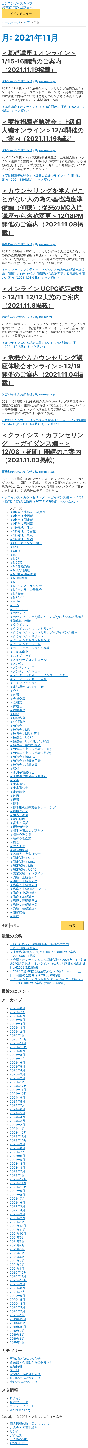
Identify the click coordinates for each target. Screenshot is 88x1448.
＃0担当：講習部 (21, 523)
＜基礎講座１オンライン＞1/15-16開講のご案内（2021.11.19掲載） (39, 61)
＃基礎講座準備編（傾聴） (28, 776)
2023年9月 (17, 1144)
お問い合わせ (19, 1443)
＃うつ (14, 605)
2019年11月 (18, 1323)
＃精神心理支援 (20, 834)
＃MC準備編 (18, 578)
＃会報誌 (16, 702)
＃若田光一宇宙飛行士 (25, 854)
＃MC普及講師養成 (23, 574)
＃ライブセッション (23, 683)
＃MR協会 (17, 593)
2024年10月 (18, 1094)
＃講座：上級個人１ (23, 877)
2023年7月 (17, 1152)
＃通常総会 (17, 912)
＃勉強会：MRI (20, 729)
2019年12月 (18, 1319)
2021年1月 (17, 1268)
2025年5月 (17, 1066)
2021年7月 (17, 1245)
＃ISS (13, 555)
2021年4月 (17, 1257)
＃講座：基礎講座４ (23, 908)
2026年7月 (17, 1012)
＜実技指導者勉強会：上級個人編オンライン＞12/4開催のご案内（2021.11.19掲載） (43, 130)
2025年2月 (17, 1078)
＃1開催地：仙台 (21, 527)
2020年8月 (17, 1288)
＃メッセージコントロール (28, 660)
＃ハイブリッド (20, 656)
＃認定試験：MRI (22, 865)
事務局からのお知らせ (17, 244)
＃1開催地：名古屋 (23, 531)
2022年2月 (17, 1218)
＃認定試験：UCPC (23, 869)
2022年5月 (17, 1206)
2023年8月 (17, 1148)
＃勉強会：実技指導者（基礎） (31, 753)
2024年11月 (18, 1090)
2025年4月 (17, 1070)
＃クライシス (19, 625)
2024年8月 (17, 1101)
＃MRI (14, 582)
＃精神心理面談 (20, 838)
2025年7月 (17, 1059)
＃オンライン (19, 609)
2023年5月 (17, 1160)
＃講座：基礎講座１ (23, 897)
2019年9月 (17, 1331)
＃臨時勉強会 (19, 850)
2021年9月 (17, 1237)
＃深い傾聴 (17, 819)
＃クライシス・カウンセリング (31, 628)
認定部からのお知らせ (17, 317)
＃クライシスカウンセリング (30, 640)
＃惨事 (14, 803)
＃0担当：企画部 (21, 516)
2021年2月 (17, 1265)
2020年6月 (17, 1296)
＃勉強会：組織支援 (23, 764)
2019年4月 (17, 1342)
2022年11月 (18, 1183)
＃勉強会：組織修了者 (25, 761)
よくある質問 (19, 1439)
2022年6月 (17, 1202)
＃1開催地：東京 (21, 535)
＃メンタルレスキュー (25, 671)
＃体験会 (16, 706)
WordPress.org (20, 1410)
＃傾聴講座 (17, 718)
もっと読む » (43, 177)
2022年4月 (17, 1210)
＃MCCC (16, 562)
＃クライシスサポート (25, 644)
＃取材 (14, 768)
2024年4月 (17, 1117)
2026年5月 (17, 1020)
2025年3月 (17, 1074)
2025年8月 (17, 1055)
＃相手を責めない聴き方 (27, 831)
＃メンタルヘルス (22, 667)
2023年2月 (17, 1171)
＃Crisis (15, 551)
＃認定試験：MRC (22, 862)
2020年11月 (18, 1276)
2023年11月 (18, 1136)
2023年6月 (17, 1156)
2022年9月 (17, 1191)
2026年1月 (17, 1035)
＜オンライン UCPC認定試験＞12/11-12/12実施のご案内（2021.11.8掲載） (42, 297)
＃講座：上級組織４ (23, 893)
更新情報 (16, 1366)
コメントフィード (22, 1406)
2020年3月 (17, 1307)
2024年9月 (17, 1097)
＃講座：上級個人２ (23, 881)
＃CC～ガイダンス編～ (26, 543)
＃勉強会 (16, 726)
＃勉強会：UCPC (22, 737)
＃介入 (14, 691)
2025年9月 (17, 1051)
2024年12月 (18, 1086)
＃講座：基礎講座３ (23, 904)
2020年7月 (17, 1292)
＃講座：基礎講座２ (23, 900)
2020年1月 (17, 1315)
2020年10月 (18, 1280)
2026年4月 (17, 1024)
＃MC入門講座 (20, 570)
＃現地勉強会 (19, 827)
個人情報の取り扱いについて (30, 1423)
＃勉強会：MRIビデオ (25, 733)
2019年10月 (18, 1327)
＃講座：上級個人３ (23, 885)
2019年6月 (17, 1338)
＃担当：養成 (19, 815)
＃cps (14, 547)
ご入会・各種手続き (23, 1427)
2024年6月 (17, 1109)
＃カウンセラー (20, 613)
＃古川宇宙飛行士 (22, 772)
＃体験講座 (17, 710)
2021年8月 (17, 1241)
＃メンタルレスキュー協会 (28, 679)
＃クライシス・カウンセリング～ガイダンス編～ (43, 632)
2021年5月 (17, 1253)
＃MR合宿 (17, 597)
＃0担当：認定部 (21, 520)
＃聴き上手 (17, 846)
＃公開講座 (17, 722)
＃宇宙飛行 (17, 784)
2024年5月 (17, 1113)
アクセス (16, 1435)
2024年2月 (17, 1125)
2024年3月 (17, 1121)
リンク (14, 1431)
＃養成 (14, 916)
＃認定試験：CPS (22, 858)
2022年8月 (17, 1195)
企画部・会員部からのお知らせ (31, 1362)
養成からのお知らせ (23, 1382)
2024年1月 (17, 1129)
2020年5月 (17, 1300)
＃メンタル (17, 663)
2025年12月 (18, 1039)
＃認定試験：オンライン (27, 873)
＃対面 (14, 796)
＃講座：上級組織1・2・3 (28, 889)
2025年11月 (18, 1043)
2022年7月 (17, 1198)
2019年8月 (17, 1335)
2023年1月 (17, 1175)
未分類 (14, 1370)
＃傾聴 (14, 714)
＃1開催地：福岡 (21, 539)
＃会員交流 (17, 698)
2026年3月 (17, 1027)
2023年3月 (17, 1167)
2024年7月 (17, 1105)
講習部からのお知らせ (17, 81)
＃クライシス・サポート (27, 636)
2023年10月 (18, 1140)
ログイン (16, 1398)
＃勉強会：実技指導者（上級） (31, 749)
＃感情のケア (19, 811)
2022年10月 (18, 1187)
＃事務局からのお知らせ (27, 687)
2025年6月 (17, 1062)
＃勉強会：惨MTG (22, 757)
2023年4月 (17, 1164)
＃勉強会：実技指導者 (25, 745)
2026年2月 (17, 1031)
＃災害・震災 (19, 823)
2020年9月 (17, 1284)
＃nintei (15, 601)
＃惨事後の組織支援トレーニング (33, 807)
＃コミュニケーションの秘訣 (30, 648)
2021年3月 (17, 1261)
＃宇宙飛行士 (19, 788)
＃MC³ (14, 558)
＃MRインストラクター (26, 586)
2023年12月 (18, 1132)
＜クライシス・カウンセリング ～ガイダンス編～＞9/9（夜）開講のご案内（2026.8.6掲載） (46, 981)
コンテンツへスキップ (17, 3)
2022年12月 (18, 1179)
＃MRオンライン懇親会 (26, 590)
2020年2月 (17, 1311)
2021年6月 (17, 1249)
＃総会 (14, 842)
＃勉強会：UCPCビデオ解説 (29, 741)
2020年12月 (18, 1272)
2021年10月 (18, 1233)
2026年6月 (17, 1016)
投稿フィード (19, 1402)
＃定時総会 (17, 792)
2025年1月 (17, 1082)
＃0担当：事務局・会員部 (27, 512)
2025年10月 (18, 1047)
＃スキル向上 (19, 652)
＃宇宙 (14, 780)
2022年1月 (17, 1222)
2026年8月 (17, 1008)
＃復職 (14, 799)
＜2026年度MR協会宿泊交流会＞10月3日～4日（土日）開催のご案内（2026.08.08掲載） (45, 973)
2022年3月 (17, 1214)
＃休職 (14, 694)
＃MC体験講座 (20, 566)
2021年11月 (18, 1230)
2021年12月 (18, 1226)
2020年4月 (17, 1303)
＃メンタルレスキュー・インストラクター (39, 675)
